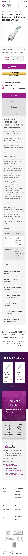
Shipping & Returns (7, 515)
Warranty (14, 101)
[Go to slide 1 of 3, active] (11, 386)
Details (14, 95)
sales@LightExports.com (13, 465)
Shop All (5, 491)
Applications (18, 494)
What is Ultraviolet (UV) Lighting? (19, 515)
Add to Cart (15, 67)
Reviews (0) (14, 113)
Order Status (6, 509)
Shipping (14, 107)
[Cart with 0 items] (25, 5)
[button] (14, 74)
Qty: (13, 59)
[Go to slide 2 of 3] (14, 386)
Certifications (18, 512)
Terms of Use (15, 554)
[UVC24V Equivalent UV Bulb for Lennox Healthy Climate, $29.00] (8, 367)
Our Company (18, 509)
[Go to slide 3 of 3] (16, 386)
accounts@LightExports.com (14, 474)
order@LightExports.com (13, 470)
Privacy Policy (7, 554)
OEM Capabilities (19, 491)
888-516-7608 (9, 461)
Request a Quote (22, 1)
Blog (16, 519)
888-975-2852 (7, 1)
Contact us (22, 88)
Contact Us (5, 346)
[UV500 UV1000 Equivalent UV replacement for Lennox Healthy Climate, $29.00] (20, 367)
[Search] (21, 5)
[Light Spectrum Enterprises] (6, 6)
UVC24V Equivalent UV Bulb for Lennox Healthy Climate (7, 376)
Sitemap (22, 554)
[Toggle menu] (16, 5)
